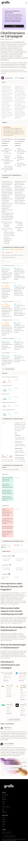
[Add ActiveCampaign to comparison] (11, 673)
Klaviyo (23, 704)
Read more (5, 680)
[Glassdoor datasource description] (9, 547)
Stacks (3, 801)
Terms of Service (9, 840)
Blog (3, 809)
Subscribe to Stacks (9, 836)
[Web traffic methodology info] (9, 564)
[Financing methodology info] (7, 573)
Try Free (14, 26)
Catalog (3, 821)
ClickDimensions (9, 78)
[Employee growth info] (12, 555)
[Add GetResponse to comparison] (25, 673)
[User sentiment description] (7, 455)
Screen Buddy (5, 794)
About (3, 817)
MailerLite (9, 704)
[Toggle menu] (26, 3)
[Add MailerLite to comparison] (11, 704)
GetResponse (22, 673)
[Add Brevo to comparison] (11, 686)
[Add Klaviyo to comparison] (25, 704)
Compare (4, 799)
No (26, 766)
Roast (3, 803)
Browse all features (9, 368)
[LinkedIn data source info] (13, 555)
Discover (4, 797)
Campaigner (21, 78)
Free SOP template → (16, 21)
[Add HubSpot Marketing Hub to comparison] (25, 686)
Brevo (9, 685)
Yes (22, 766)
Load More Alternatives (14, 719)
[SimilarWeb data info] (10, 564)
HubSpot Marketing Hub (23, 687)
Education (4, 811)
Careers (3, 819)
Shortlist (7, 806)
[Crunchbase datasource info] (9, 573)
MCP (3, 826)
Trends (3, 824)
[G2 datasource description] (9, 545)
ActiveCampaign (7, 673)
